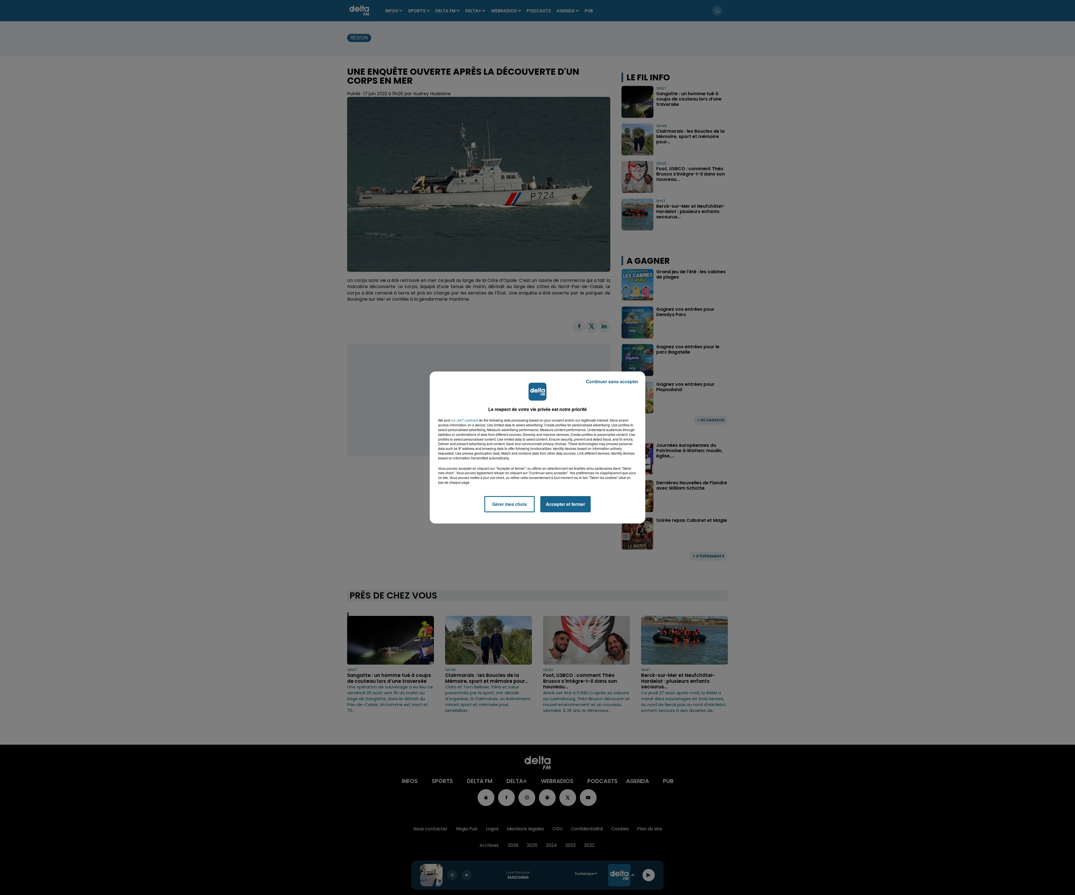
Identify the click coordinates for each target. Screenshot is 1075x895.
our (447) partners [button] (464, 420)
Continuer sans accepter (612, 381)
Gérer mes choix (509, 504)
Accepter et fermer (565, 504)
